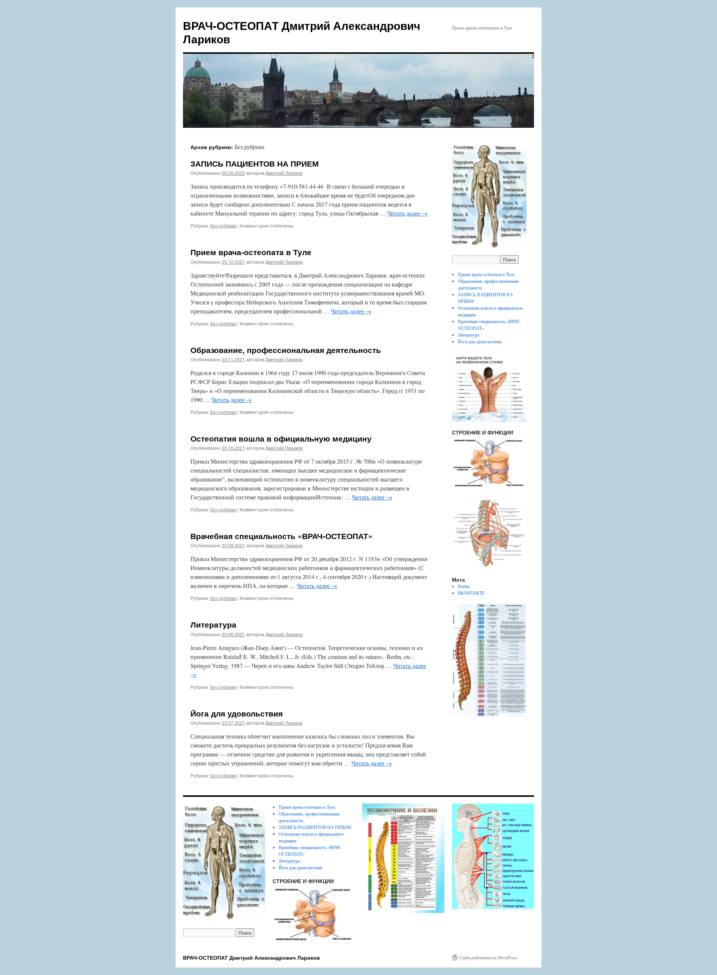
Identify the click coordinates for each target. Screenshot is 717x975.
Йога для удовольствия (236, 713)
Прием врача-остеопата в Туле (250, 251)
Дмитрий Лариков (283, 173)
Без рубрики (223, 225)
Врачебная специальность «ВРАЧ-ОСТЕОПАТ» (281, 535)
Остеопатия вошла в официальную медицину (281, 438)
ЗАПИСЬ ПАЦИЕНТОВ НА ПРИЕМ (254, 163)
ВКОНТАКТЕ (471, 593)
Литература (213, 624)
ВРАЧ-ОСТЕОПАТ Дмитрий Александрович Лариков (301, 32)
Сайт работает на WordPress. (489, 957)
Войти (463, 586)
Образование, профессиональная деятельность (285, 349)
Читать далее (407, 213)
